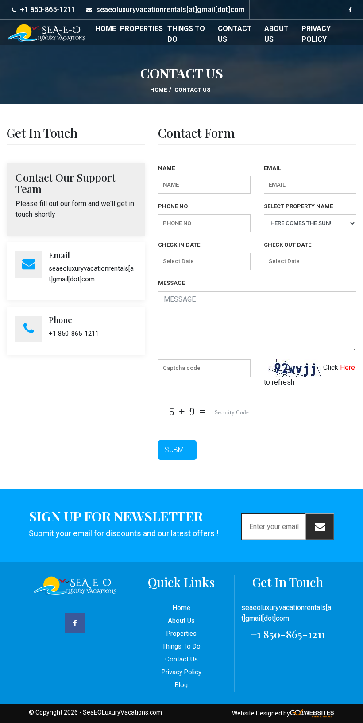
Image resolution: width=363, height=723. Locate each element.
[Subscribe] (319, 526)
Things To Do (186, 33)
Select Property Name (298, 206)
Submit (177, 450)
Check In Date (179, 244)
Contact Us (235, 33)
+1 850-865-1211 (47, 9)
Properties (141, 28)
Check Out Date (287, 244)
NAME (166, 168)
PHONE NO (173, 206)
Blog (181, 685)
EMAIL (272, 168)
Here (347, 367)
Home (106, 28)
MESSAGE (171, 283)
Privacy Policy (316, 33)
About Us (276, 33)
